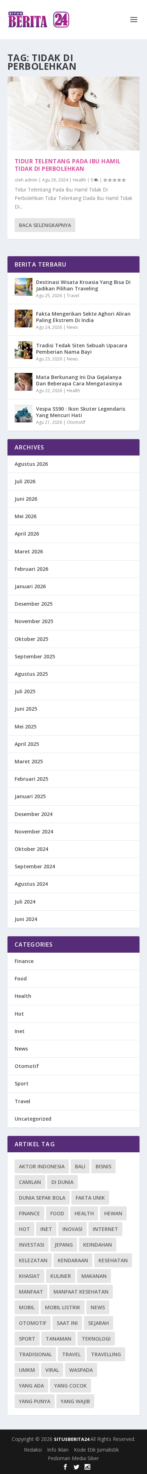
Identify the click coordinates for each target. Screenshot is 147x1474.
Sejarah (98, 1323)
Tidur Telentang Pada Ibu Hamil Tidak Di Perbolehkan (68, 165)
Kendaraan (73, 1260)
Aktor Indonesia (42, 1166)
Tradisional (35, 1354)
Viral (52, 1370)
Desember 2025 (33, 603)
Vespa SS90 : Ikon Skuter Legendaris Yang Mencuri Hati (80, 411)
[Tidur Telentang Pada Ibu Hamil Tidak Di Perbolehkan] (73, 114)
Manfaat (31, 1291)
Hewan (113, 1213)
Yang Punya (34, 1401)
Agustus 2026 (31, 463)
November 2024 (34, 831)
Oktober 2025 (31, 639)
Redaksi (33, 1449)
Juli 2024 (25, 901)
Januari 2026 (30, 586)
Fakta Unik (90, 1197)
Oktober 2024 (31, 849)
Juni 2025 (26, 708)
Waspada (81, 1370)
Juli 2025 (25, 691)
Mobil (27, 1307)
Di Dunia (62, 1182)
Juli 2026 (25, 481)
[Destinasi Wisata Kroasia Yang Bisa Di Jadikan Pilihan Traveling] (23, 287)
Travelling (106, 1354)
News (72, 327)
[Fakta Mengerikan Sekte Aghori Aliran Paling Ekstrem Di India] (23, 318)
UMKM (27, 1370)
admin (31, 180)
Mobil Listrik (62, 1307)
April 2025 (27, 744)
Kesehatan (113, 1260)
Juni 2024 (26, 919)
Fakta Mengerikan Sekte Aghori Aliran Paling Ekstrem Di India (83, 316)
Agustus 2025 (31, 673)
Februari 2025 (31, 778)
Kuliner (60, 1276)
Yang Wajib (75, 1401)
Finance (24, 961)
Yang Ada (31, 1385)
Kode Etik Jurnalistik (96, 1449)
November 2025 (34, 621)
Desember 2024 (33, 814)
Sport (22, 1083)
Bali (80, 1166)
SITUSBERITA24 (72, 1439)
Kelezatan (33, 1260)
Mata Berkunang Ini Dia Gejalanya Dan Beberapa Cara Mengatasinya (79, 380)
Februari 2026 (31, 568)
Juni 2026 (26, 498)
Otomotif (76, 422)
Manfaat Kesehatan (81, 1291)
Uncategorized (33, 1118)
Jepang (64, 1244)
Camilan (30, 1182)
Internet (105, 1229)
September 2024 (35, 866)
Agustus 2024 (31, 883)
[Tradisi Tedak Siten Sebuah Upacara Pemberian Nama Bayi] (23, 350)
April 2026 (27, 533)
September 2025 (35, 656)
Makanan (94, 1276)
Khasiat (29, 1276)
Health (79, 180)
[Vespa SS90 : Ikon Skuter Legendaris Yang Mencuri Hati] (23, 413)
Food (21, 978)
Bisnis (103, 1166)
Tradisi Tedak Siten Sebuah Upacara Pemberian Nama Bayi (81, 348)
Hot (19, 1013)
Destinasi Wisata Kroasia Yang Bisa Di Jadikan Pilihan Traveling (83, 285)
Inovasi (72, 1229)
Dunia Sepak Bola (42, 1197)
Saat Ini (67, 1323)
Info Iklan (58, 1449)
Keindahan (97, 1244)
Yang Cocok (70, 1385)
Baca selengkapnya (45, 225)
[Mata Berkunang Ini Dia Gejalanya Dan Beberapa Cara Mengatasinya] (23, 382)
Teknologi (96, 1338)
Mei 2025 (25, 726)
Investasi (31, 1244)
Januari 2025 (30, 796)
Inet (20, 1031)
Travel (73, 296)
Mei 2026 (25, 516)
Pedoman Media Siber (73, 1458)
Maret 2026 (29, 551)
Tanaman (58, 1338)
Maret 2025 (29, 761)
